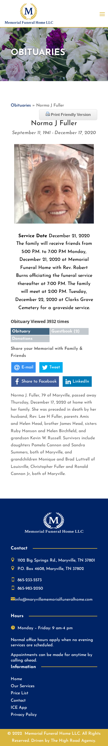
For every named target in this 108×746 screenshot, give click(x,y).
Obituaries (21, 105)
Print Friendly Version (70, 114)
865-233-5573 (30, 580)
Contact (18, 701)
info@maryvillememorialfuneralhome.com (54, 599)
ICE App (19, 708)
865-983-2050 (30, 588)
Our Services (23, 686)
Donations (22, 339)
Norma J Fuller (54, 123)
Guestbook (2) (65, 331)
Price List (19, 693)
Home (16, 679)
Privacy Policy (24, 715)
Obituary (21, 331)
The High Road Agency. (73, 741)
